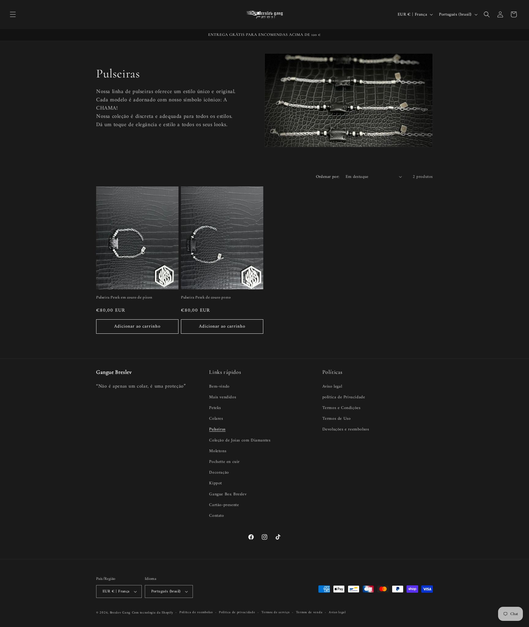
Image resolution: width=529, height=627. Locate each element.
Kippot (215, 483)
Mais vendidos (222, 397)
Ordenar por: (328, 177)
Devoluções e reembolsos (345, 429)
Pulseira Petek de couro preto (206, 297)
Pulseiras (217, 429)
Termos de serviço (275, 612)
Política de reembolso (196, 612)
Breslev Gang (120, 613)
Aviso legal (332, 386)
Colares (216, 418)
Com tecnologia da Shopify (152, 613)
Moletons (217, 451)
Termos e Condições (341, 408)
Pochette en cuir (224, 462)
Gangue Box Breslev (227, 494)
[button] (13, 14)
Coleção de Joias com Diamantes (239, 440)
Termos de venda (309, 612)
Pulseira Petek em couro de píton (124, 297)
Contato (216, 516)
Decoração (219, 472)
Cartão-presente (224, 505)
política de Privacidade (343, 397)
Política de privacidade (237, 612)
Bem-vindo (219, 386)
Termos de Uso (336, 418)
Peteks (215, 408)
